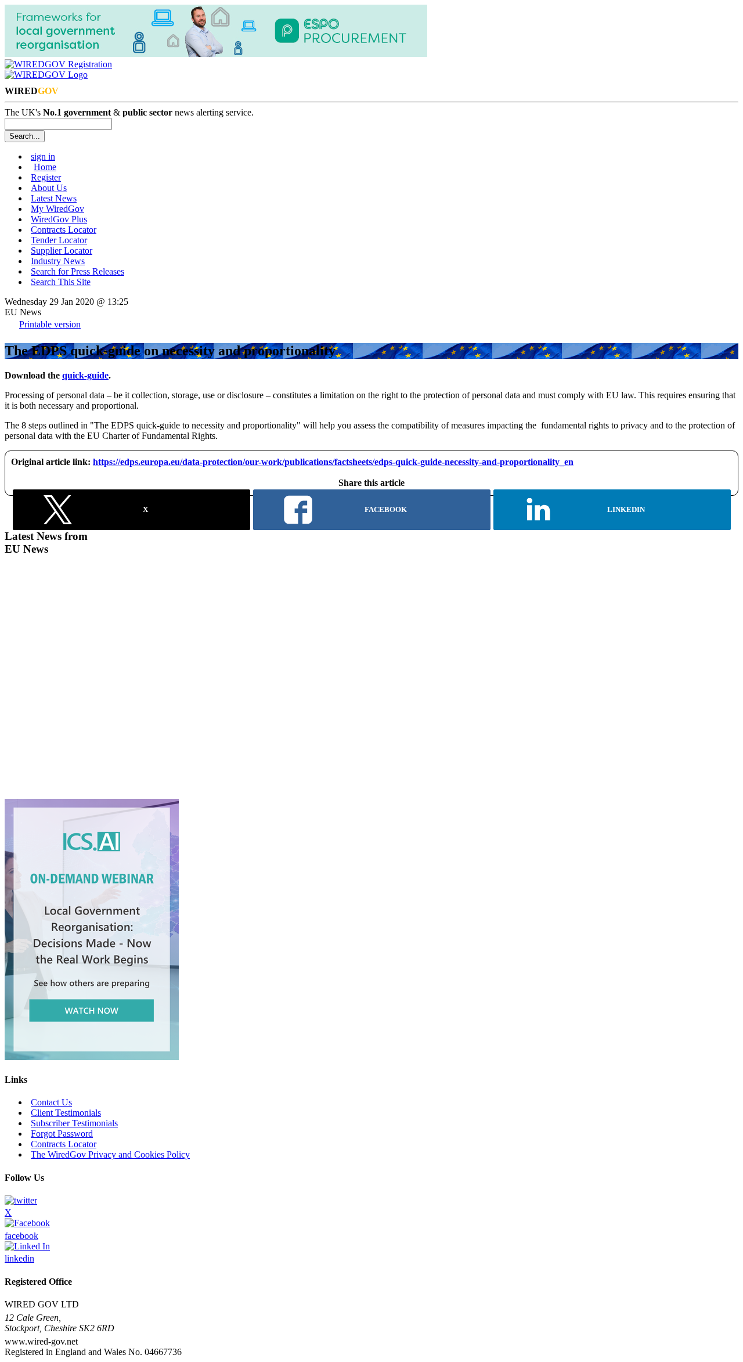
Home (45, 167)
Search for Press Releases (77, 271)
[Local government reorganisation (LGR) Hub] (216, 54)
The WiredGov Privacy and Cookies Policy (110, 1154)
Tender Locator (59, 240)
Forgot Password (62, 1133)
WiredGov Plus (59, 219)
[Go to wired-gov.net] (46, 75)
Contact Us (51, 1102)
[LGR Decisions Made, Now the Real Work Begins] (92, 1057)
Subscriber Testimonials (74, 1123)
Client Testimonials (66, 1113)
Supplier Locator (61, 250)
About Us (49, 188)
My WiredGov (57, 209)
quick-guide (85, 375)
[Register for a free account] (58, 64)
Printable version (50, 324)
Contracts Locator (63, 230)
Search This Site (61, 282)
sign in (43, 156)
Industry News (58, 261)
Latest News (54, 198)
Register (46, 177)
